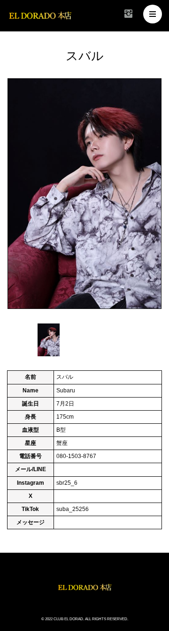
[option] (84, 193)
